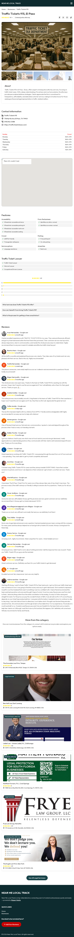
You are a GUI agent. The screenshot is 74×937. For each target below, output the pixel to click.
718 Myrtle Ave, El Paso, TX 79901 (16, 119)
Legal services (9, 676)
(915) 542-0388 (9, 122)
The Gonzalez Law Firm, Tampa (14, 663)
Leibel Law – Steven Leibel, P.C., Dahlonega (18, 743)
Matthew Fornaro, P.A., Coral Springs (16, 784)
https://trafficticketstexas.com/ (15, 125)
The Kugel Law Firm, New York (13, 864)
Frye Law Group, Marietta (12, 824)
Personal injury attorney (12, 716)
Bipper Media (16, 900)
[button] (70, 46)
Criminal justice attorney (22, 17)
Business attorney (10, 757)
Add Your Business (12, 924)
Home (4, 9)
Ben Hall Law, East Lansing (12, 703)
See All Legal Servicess (37, 878)
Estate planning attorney (13, 636)
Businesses (11, 9)
